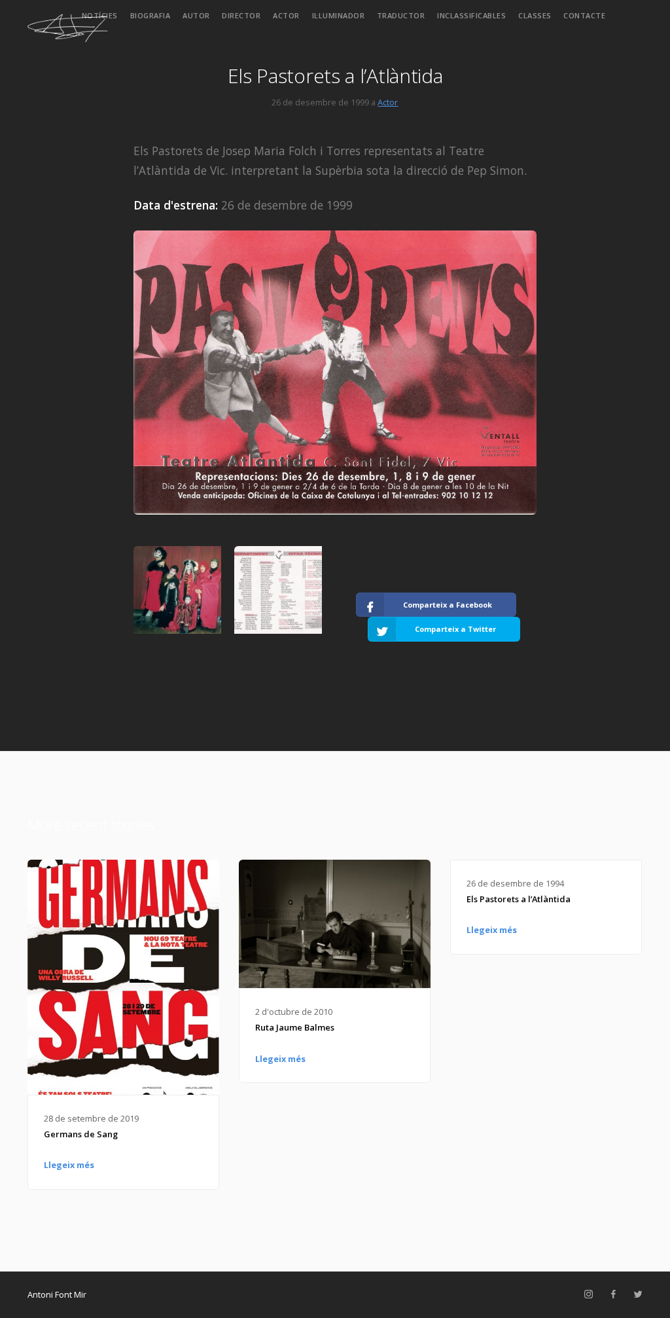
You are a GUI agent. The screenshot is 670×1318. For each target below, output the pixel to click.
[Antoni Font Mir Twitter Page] (638, 1294)
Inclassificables (471, 15)
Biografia (150, 15)
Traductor (401, 15)
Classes (535, 15)
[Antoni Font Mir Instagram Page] (588, 1294)
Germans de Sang (81, 1134)
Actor (286, 15)
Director (241, 15)
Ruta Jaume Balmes (294, 1027)
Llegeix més (69, 1165)
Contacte (584, 15)
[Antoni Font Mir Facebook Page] (613, 1294)
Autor (196, 15)
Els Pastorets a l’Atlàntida (519, 899)
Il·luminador (338, 15)
